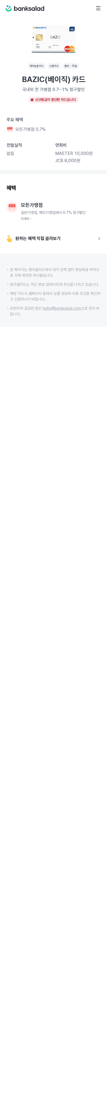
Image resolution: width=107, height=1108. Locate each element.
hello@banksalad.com (62, 308)
